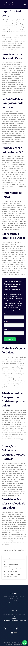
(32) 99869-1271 (12, 614)
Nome (5, 314)
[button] (24, 642)
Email (6, 322)
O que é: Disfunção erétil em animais (13, 569)
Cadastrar (10, 339)
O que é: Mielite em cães (10, 571)
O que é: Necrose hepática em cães (13, 561)
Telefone (6, 330)
